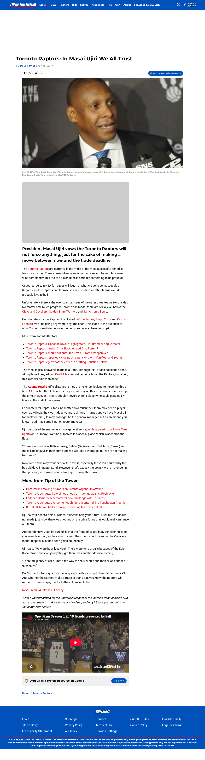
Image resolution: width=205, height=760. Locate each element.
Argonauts (98, 4)
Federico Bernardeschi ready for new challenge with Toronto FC (66, 498)
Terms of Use (104, 725)
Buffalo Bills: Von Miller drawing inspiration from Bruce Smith (65, 507)
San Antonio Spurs (95, 311)
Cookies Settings (106, 731)
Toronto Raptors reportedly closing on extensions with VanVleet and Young (74, 357)
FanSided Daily (171, 719)
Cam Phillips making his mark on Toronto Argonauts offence (64, 489)
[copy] (42, 73)
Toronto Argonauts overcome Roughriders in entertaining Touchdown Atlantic (75, 502)
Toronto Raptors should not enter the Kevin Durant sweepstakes (67, 353)
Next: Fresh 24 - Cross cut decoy (43, 590)
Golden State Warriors (63, 311)
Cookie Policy (138, 725)
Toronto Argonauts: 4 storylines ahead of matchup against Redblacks (70, 493)
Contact (101, 719)
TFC (109, 4)
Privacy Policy (74, 725)
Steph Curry (103, 319)
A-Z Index (71, 731)
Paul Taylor (27, 65)
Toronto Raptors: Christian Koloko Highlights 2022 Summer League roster (73, 344)
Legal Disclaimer (172, 725)
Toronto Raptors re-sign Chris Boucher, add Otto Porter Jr (62, 348)
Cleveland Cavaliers (35, 311)
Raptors (64, 4)
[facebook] (185, 4)
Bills (74, 4)
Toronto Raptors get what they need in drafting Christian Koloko (66, 362)
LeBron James (85, 319)
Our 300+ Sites (139, 719)
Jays (53, 4)
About (127, 4)
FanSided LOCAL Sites (147, 4)
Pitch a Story (30, 725)
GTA (117, 4)
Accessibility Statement (37, 731)
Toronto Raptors (38, 268)
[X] (178, 4)
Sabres (84, 4)
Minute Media (23, 739)
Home (25, 693)
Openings (71, 719)
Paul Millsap (62, 374)
